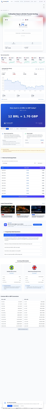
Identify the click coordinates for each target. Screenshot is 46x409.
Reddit (17, 128)
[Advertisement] (23, 6)
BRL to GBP (5, 10)
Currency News (16, 1)
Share (7, 128)
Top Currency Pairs (27, 1)
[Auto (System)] (44, 7)
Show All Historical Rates (23, 196)
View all (43, 203)
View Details (40, 163)
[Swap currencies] (23, 20)
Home (1, 10)
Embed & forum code (23, 128)
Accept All (9, 405)
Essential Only (16, 405)
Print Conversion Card (23, 329)
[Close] (41, 404)
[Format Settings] (44, 5)
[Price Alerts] (44, 1)
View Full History (40, 99)
